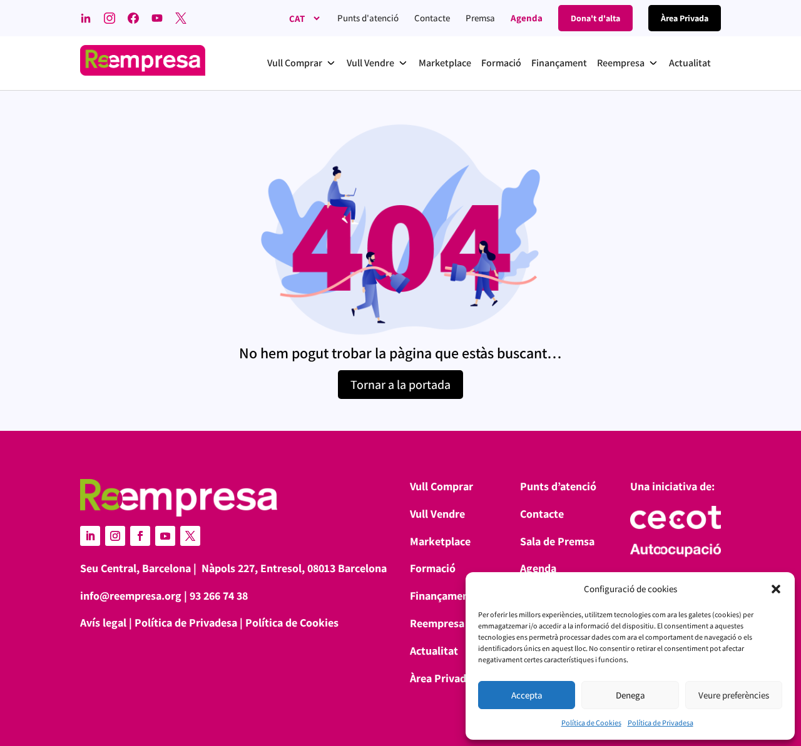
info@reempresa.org (130, 595)
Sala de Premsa (557, 541)
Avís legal (103, 622)
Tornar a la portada (400, 384)
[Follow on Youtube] (165, 536)
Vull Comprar (441, 486)
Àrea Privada (441, 678)
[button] (776, 589)
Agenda (527, 18)
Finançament (441, 595)
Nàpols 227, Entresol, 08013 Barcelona (294, 568)
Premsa (480, 18)
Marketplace (440, 541)
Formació (433, 568)
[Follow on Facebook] (140, 536)
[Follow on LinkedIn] (90, 536)
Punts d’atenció (558, 486)
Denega (630, 695)
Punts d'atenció (368, 18)
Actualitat (434, 650)
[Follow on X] (190, 536)
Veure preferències (733, 695)
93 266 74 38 (219, 595)
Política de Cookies (591, 722)
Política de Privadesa (660, 722)
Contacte (432, 18)
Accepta (527, 695)
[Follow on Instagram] (115, 536)
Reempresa (437, 623)
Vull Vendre (437, 514)
